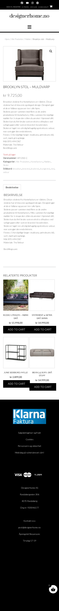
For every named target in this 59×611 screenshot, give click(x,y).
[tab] (12, 187)
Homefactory (37, 161)
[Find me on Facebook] (22, 3)
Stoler (6, 165)
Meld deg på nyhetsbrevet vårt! (29, 452)
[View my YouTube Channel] (27, 3)
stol (52, 168)
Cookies (30, 439)
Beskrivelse (12, 187)
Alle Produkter (17, 39)
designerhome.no (29, 16)
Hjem (7, 39)
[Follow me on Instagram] (32, 3)
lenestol (26, 168)
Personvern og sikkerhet (29, 446)
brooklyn (17, 168)
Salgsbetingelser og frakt (29, 432)
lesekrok (35, 168)
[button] (29, 27)
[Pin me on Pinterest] (37, 3)
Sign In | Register (13, 7)
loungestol (45, 168)
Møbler (28, 39)
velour (6, 172)
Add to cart (16, 329)
